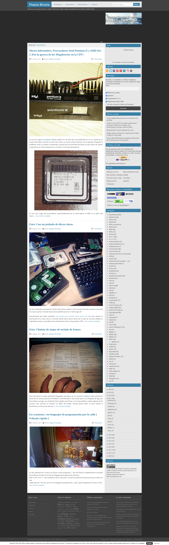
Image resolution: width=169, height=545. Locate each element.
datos (76, 509)
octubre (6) (111, 406)
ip (80, 511)
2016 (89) (111, 435)
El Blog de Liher (111, 181)
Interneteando (113, 312)
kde (110, 322)
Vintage (111, 373)
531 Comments (130, 532)
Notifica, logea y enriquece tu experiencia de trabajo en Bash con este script (128, 515)
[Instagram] (127, 71)
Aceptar (149, 543)
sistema (69, 523)
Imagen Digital (113, 307)
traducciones (113, 366)
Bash (110, 229)
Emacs (111, 268)
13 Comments (97, 59)
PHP (110, 339)
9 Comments (98, 334)
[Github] (131, 71)
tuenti (78, 525)
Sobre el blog (32, 502)
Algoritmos (129, 540)
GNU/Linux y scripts (113, 93)
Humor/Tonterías (114, 305)
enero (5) (110, 431)
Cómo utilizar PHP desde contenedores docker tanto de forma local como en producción (123, 139)
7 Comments (98, 423)
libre (59, 514)
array (72, 502)
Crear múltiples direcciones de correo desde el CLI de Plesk (126, 522)
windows (73, 528)
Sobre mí (30, 508)
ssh (58, 525)
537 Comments (134, 523)
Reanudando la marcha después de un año (120, 130)
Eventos (111, 273)
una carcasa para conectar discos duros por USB (73, 316)
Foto (110, 281)
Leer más (156, 543)
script (62, 521)
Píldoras (111, 344)
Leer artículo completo (43, 216)
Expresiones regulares (116, 276)
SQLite (111, 359)
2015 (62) (111, 438)
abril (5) (110, 421)
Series (96, 512)
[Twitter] (110, 71)
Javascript (112, 317)
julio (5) (110, 415)
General (111, 285)
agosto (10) (111, 412)
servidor (61, 523)
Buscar (136, 4)
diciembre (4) (112, 400)
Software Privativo (114, 356)
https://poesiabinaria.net (114, 476)
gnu (68, 511)
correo (71, 509)
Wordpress (112, 378)
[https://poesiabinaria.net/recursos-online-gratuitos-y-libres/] (124, 18)
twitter (111, 369)
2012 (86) (111, 447)
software (77, 523)
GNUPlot (112, 293)
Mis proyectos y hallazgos (115, 175)
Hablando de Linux (112, 172)
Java (110, 315)
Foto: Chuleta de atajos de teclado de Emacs (55, 329)
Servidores (112, 354)
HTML (111, 303)
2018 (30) (111, 395)
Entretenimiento (82, 4)
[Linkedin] (124, 71)
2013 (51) (111, 444)
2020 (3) (110, 389)
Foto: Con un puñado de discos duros (51, 224)
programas (75, 519)
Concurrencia (113, 251)
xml (110, 381)
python (111, 349)
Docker (111, 266)
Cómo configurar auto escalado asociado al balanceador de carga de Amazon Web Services (99, 517)
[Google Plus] (117, 71)
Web (110, 376)
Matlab (111, 332)
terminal (62, 525)
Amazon (111, 219)
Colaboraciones (114, 246)
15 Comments (97, 229)
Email (107, 86)
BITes (111, 232)
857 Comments (127, 506)
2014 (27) (111, 441)
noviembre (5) (112, 403)
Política (111, 347)
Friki (110, 283)
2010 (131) (111, 453)
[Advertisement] (65, 27)
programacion (65, 518)
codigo (67, 504)
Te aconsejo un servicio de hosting (123, 62)
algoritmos (112, 217)
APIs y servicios (114, 224)
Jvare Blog (126, 178)
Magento (114, 342)
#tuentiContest (113, 215)
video (64, 528)
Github (111, 288)
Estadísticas (113, 271)
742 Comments (121, 511)
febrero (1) (111, 428)
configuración (61, 509)
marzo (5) (111, 425)
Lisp (110, 329)
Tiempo (111, 364)
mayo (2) (110, 418)
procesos (71, 516)
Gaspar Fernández (55, 59)
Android (111, 222)
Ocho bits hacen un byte (114, 178)
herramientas (113, 300)
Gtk (110, 295)
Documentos (69, 4)
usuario (60, 527)
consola (67, 509)
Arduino (111, 227)
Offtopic (111, 337)
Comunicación (113, 249)
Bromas (111, 234)
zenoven (64, 540)
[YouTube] (121, 71)
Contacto (94, 4)
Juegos (111, 320)
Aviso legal (31, 514)
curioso (111, 259)
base (75, 502)
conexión (75, 506)
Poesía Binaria (39, 4)
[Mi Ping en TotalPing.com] (129, 194)
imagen (77, 511)
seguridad (69, 521)
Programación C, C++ (114, 98)
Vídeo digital (113, 371)
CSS (110, 256)
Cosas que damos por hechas (118, 254)
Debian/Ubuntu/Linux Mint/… (118, 261)
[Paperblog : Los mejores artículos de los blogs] (129, 201)
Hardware (112, 298)
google (72, 511)
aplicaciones (61, 502)
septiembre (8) (112, 409)
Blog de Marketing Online (131, 172)
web (68, 527)
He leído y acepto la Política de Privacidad (120, 104)
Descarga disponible (115, 263)
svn (110, 361)
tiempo (72, 525)
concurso (68, 506)
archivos (67, 502)
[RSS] (107, 71)
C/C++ (111, 237)
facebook (112, 278)
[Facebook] (114, 71)
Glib (110, 290)
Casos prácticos (114, 241)
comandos (72, 504)
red (59, 521)
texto (67, 525)
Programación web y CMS (115, 101)
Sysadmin (110, 96)
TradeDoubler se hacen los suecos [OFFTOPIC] (98, 503)
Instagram (47, 140)
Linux (110, 325)
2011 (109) (111, 450)
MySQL (111, 334)
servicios (77, 521)
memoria (72, 514)
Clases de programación (117, 540)
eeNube (125, 175)
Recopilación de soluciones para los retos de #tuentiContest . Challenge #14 (98, 524)
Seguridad (112, 351)
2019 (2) (110, 392)
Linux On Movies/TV (115, 327)
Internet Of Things (114, 310)
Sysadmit (126, 181)
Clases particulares (115, 244)
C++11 (111, 239)
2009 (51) (111, 456)
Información (57, 4)
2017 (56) (111, 398)
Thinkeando (110, 184)
